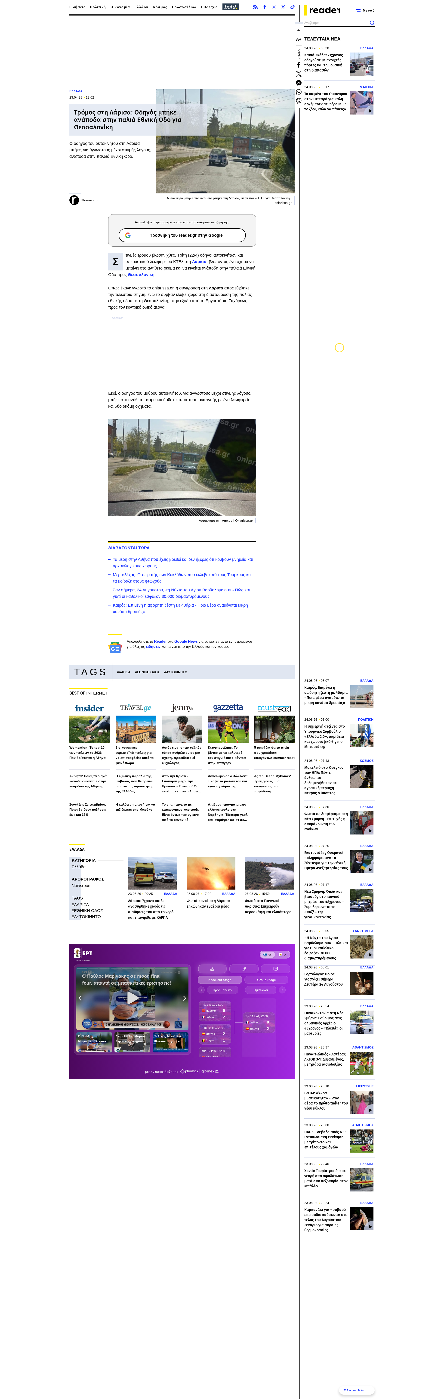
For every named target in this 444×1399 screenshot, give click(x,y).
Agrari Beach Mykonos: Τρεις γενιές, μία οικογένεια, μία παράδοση (272, 783)
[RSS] (255, 7)
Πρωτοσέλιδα (184, 7)
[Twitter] (283, 7)
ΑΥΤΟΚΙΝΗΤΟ (176, 672)
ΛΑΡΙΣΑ (124, 672)
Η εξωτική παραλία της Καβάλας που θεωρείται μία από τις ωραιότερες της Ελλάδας (134, 783)
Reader (160, 641)
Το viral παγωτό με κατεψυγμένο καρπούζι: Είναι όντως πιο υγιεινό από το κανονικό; (180, 812)
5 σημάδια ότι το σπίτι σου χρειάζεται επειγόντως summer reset (274, 753)
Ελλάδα (141, 7)
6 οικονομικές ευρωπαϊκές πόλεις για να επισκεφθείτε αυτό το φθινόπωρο (135, 755)
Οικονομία (120, 7)
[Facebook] (264, 7)
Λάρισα (199, 261)
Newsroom (82, 885)
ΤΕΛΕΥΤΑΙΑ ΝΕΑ (322, 38)
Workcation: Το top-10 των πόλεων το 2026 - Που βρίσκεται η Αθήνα (87, 753)
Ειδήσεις (77, 7)
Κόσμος (160, 7)
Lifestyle (209, 7)
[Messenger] (299, 83)
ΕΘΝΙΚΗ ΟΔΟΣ (148, 672)
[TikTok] (292, 7)
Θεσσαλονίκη (141, 274)
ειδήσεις (153, 646)
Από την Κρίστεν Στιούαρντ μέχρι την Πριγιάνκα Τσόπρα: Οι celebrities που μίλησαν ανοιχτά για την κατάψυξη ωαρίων (182, 784)
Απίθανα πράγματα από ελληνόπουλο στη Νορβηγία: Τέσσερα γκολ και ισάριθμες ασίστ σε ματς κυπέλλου (228, 812)
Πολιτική (98, 7)
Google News (186, 641)
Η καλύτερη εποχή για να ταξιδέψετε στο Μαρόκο (135, 807)
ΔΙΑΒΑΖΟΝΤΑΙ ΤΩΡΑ (129, 548)
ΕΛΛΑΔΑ (76, 91)
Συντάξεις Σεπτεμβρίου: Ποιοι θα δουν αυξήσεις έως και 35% (87, 809)
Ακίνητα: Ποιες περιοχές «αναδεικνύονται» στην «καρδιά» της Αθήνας (88, 781)
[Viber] (299, 101)
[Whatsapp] (299, 92)
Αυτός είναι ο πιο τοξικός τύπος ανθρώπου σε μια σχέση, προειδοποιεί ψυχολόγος (181, 755)
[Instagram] (274, 7)
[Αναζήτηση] (372, 23)
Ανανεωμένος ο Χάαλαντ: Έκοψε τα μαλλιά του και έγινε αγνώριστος (228, 781)
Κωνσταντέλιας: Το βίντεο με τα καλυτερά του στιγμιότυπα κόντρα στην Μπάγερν (227, 755)
